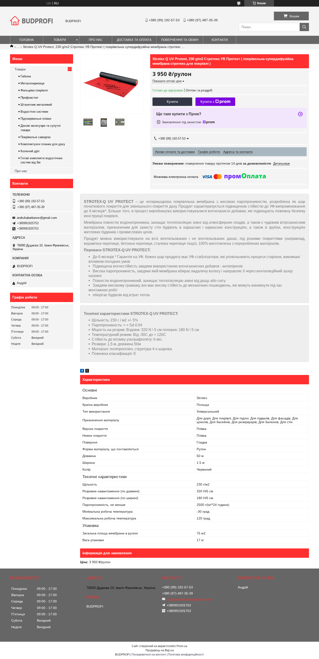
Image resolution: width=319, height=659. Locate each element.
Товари (59, 40)
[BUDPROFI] (32, 29)
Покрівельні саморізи (35, 137)
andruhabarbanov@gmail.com (37, 218)
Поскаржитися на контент (149, 654)
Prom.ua (182, 646)
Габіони (26, 76)
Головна (26, 40)
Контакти (220, 40)
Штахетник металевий (36, 104)
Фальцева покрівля (34, 90)
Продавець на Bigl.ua (159, 650)
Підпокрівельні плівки (36, 118)
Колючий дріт (30, 151)
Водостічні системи (34, 111)
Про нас (96, 40)
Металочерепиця (32, 83)
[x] (87, 371)
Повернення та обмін (179, 40)
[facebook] (82, 371)
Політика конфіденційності (186, 654)
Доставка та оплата (134, 40)
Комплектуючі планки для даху (43, 144)
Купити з (207, 102)
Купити (172, 102)
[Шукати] (304, 27)
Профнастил (29, 97)
